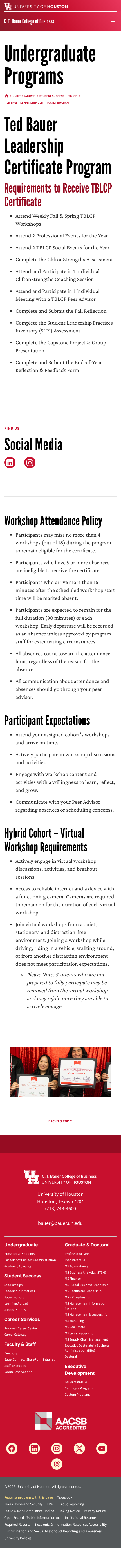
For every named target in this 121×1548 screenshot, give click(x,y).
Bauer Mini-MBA (76, 1382)
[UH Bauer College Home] (29, 21)
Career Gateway (15, 1334)
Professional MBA (77, 1253)
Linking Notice (69, 1511)
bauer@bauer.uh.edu (60, 1223)
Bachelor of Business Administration (30, 1260)
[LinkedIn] (9, 462)
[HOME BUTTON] (6, 96)
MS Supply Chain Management (86, 1339)
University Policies (17, 1538)
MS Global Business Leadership (87, 1285)
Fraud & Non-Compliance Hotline (29, 1511)
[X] (79, 1448)
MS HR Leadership (77, 1297)
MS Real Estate (75, 1327)
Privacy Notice (95, 1511)
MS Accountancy (76, 1266)
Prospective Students (19, 1253)
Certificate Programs (79, 1388)
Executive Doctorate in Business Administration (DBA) (87, 1348)
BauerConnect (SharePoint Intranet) (30, 1359)
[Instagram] (56, 1448)
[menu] (113, 21)
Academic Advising (17, 1266)
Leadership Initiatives (19, 1291)
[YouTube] (101, 1448)
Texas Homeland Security (23, 1504)
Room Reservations (18, 1372)
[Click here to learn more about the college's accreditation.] (61, 1420)
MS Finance (73, 1278)
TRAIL (51, 1504)
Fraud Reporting (71, 1504)
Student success (51, 96)
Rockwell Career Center (20, 1328)
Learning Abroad (16, 1303)
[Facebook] (11, 1448)
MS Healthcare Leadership (83, 1291)
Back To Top (59, 1121)
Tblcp (72, 96)
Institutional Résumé (80, 1517)
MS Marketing (74, 1320)
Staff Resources (15, 1365)
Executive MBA (75, 1260)
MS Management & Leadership (86, 1314)
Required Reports (17, 1524)
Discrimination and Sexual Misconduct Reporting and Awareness (53, 1531)
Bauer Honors (14, 1297)
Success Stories (15, 1309)
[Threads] (56, 1464)
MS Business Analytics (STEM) (85, 1272)
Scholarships (13, 1285)
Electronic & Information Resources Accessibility (70, 1524)
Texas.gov (64, 1497)
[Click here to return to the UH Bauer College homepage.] (60, 1176)
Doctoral (71, 1356)
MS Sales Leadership (79, 1333)
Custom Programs (77, 1394)
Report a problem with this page (28, 1497)
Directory (10, 1353)
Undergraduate (24, 96)
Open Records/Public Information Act (32, 1517)
